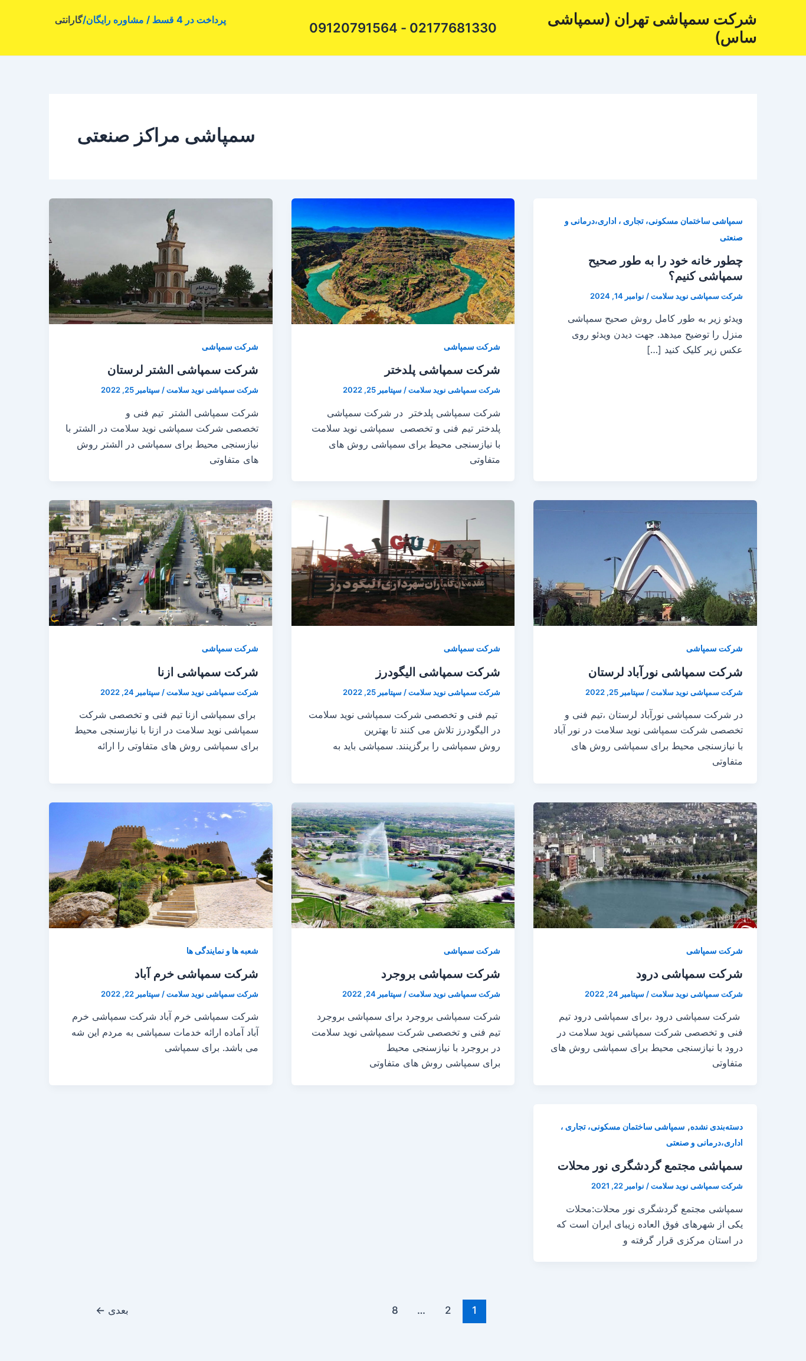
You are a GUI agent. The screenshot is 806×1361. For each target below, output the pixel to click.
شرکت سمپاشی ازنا (208, 672)
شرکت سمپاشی (472, 346)
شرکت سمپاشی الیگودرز (438, 672)
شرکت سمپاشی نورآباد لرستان (665, 672)
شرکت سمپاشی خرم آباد (196, 974)
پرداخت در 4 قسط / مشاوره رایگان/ (154, 19)
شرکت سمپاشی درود (689, 974)
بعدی (112, 1310)
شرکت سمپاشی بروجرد (440, 974)
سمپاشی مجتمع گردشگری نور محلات (650, 1165)
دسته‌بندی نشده (716, 1126)
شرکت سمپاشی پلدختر (442, 370)
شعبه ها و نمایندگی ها (222, 950)
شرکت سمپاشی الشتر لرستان (182, 370)
